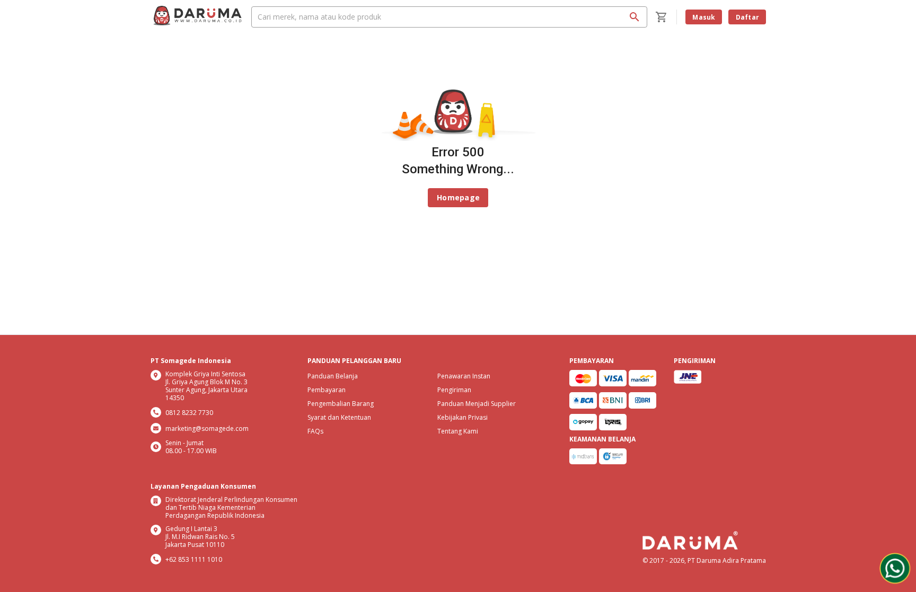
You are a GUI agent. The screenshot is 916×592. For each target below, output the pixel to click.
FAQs (315, 431)
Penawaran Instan (463, 376)
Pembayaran (326, 389)
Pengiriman (454, 389)
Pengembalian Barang (340, 403)
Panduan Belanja (332, 376)
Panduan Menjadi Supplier (476, 403)
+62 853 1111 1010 (193, 559)
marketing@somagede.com (207, 428)
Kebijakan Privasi (462, 417)
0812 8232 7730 (189, 413)
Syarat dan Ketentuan (339, 417)
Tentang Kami (457, 431)
